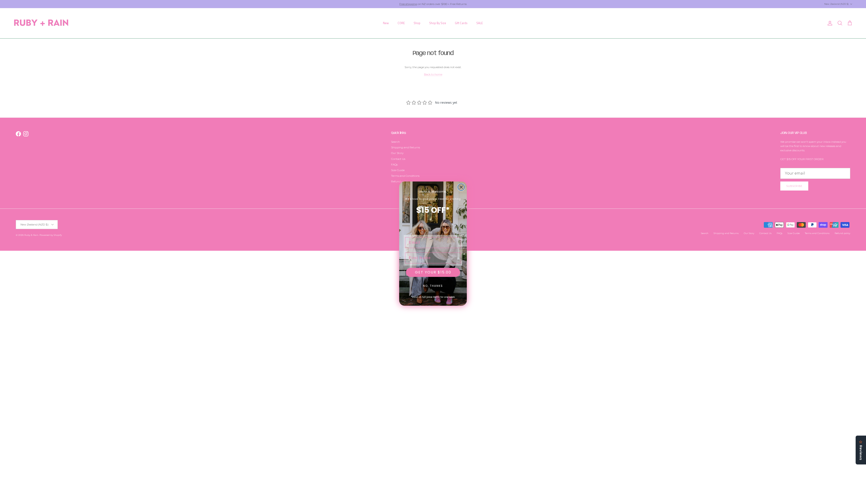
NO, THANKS (433, 286)
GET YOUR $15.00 (433, 272)
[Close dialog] (461, 187)
